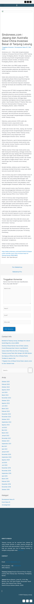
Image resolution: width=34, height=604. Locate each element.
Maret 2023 (5, 408)
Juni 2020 (4, 465)
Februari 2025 (6, 384)
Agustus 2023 (6, 403)
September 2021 (6, 443)
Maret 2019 (5, 478)
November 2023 (6, 397)
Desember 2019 (6, 468)
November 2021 (6, 438)
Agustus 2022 (6, 424)
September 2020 (6, 457)
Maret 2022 (5, 433)
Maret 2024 (5, 395)
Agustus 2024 (6, 389)
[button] (2, 5)
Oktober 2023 (6, 400)
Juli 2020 (4, 462)
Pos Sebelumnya (17, 267)
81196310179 (17, 565)
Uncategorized (6, 505)
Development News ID (21, 47)
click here (21, 550)
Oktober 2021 (5, 441)
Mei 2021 (4, 446)
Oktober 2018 (5, 489)
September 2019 (6, 473)
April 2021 (4, 449)
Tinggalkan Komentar (8, 47)
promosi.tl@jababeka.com (13, 562)
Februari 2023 (6, 411)
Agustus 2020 (6, 460)
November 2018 (6, 486)
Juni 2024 (4, 392)
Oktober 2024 (6, 387)
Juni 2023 (4, 406)
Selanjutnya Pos (17, 272)
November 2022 (6, 416)
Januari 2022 (5, 435)
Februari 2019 (6, 481)
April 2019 (4, 476)
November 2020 (6, 454)
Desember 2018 (6, 484)
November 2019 (6, 470)
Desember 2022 (6, 414)
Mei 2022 (4, 430)
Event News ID (6, 502)
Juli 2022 (4, 427)
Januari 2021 (5, 451)
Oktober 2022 (6, 419)
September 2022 (6, 422)
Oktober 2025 (6, 381)
